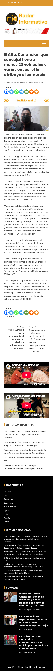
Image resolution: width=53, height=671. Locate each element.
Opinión (7, 510)
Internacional (10, 506)
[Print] (31, 91)
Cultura (7, 495)
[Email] (26, 91)
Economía (8, 503)
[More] (36, 91)
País (15, 316)
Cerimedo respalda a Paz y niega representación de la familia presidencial (23, 565)
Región (7, 518)
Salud (6, 522)
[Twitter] (11, 91)
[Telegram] (21, 91)
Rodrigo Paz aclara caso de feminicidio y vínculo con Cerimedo (23, 578)
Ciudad (7, 491)
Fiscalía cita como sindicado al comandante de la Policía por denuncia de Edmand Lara (25, 552)
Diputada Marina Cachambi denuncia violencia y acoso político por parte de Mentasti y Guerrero (26, 434)
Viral (28, 667)
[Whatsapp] (16, 91)
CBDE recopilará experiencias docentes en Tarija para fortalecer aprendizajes (24, 546)
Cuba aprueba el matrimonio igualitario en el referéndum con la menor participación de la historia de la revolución (37, 339)
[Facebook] (6, 91)
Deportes (8, 499)
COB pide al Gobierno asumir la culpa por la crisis (24, 559)
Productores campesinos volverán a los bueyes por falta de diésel (23, 571)
